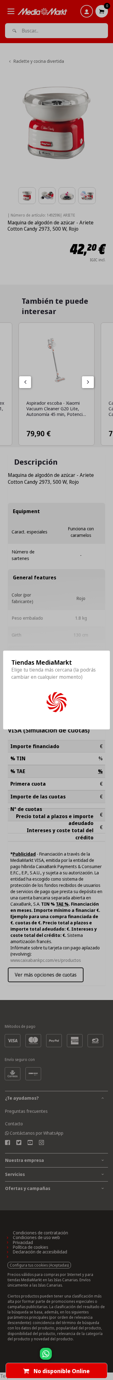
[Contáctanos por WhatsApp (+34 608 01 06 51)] (107, 1357)
